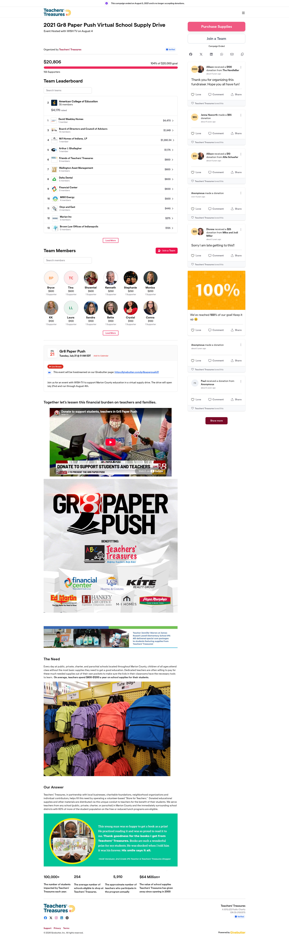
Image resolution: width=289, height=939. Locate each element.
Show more (216, 420)
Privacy (57, 928)
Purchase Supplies (216, 26)
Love (198, 94)
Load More (111, 240)
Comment (218, 94)
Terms (66, 928)
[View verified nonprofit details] (170, 49)
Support (47, 928)
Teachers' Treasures (70, 49)
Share (238, 94)
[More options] (241, 67)
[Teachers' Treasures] (57, 12)
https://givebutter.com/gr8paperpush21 (137, 372)
